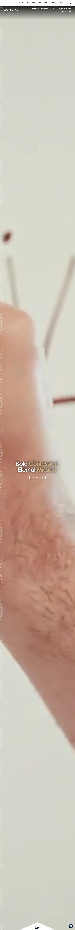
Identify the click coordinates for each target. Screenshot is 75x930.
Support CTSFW (65, 12)
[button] (71, 926)
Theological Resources (63, 9)
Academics (44, 9)
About (52, 9)
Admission (35, 9)
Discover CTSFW (37, 477)
